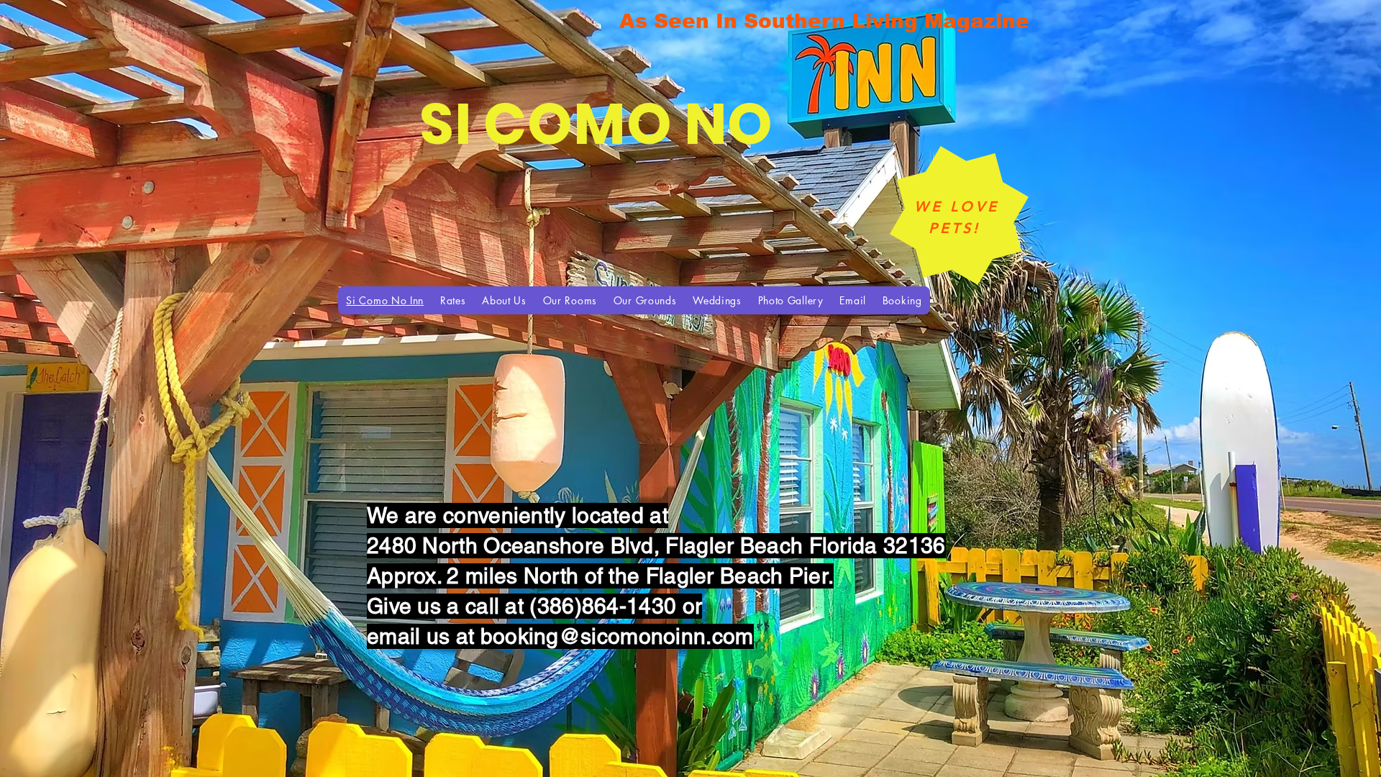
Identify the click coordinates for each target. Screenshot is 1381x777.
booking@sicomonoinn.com (617, 636)
